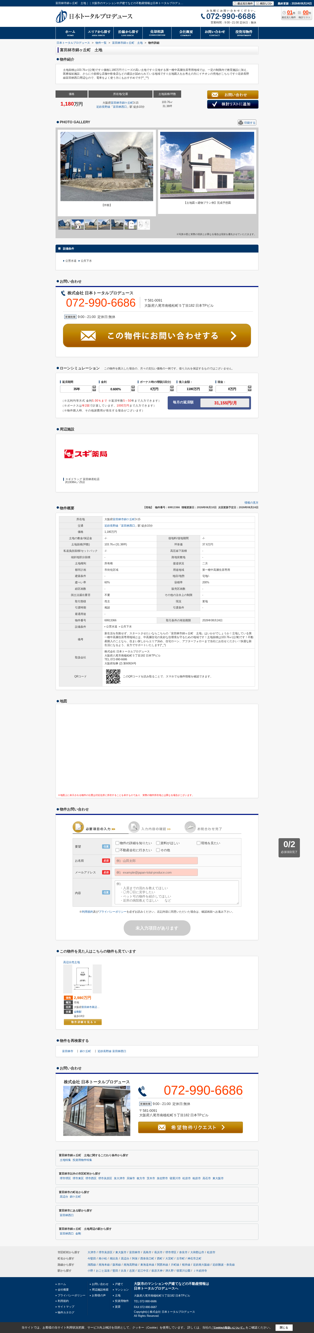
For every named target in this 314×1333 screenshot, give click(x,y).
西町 (160, 1258)
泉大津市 (119, 1178)
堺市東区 (78, 1178)
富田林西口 (120, 106)
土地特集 (65, 1160)
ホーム (62, 1284)
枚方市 (141, 1178)
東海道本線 (147, 1264)
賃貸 (117, 1306)
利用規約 (87, 911)
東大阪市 (218, 1178)
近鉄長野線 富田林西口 (112, 1051)
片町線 (175, 1264)
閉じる (284, 1327)
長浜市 (158, 1252)
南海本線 (104, 1264)
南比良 (114, 1258)
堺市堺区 (65, 1178)
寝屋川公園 (183, 1270)
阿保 (135, 1258)
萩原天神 (157, 1270)
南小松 (103, 1258)
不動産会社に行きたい (136, 850)
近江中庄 (143, 1270)
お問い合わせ (100, 1284)
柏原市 (196, 1178)
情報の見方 (251, 502)
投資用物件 (122, 1301)
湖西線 (92, 1264)
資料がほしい (170, 843)
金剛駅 (78, 1011)
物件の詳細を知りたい (136, 843)
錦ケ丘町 (127, 102)
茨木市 (151, 1178)
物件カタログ (66, 1312)
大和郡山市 (197, 1252)
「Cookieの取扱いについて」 (228, 1327)
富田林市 (116, 102)
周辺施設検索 (100, 1289)
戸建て (119, 1284)
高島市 (147, 1252)
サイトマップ (66, 1306)
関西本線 (162, 1264)
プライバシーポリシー (112, 911)
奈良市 (183, 1252)
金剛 (78, 1233)
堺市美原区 (105, 1178)
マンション (122, 1289)
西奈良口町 (147, 1258)
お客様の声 (99, 1295)
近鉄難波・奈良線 (224, 1264)
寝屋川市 (175, 1178)
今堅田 (92, 1258)
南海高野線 (131, 1264)
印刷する (249, 122)
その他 (165, 850)
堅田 (115, 1270)
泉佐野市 (162, 1178)
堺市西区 (91, 1178)
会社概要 (63, 1289)
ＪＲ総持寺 (200, 1270)
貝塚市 (131, 1178)
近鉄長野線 (103, 106)
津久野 (169, 1270)
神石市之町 (194, 1258)
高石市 (206, 1178)
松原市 (186, 1178)
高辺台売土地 (71, 962)
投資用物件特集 (82, 1160)
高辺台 (96, 1007)
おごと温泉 (103, 1270)
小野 (90, 1270)
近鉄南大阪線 (201, 1264)
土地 (117, 1295)
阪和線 (117, 1264)
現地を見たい (210, 843)
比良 (123, 1270)
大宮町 (169, 1258)
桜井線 (186, 1264)
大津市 (92, 1252)
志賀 (132, 1270)
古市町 (180, 1258)
